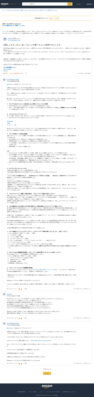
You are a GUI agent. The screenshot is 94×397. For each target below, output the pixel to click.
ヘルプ (41, 391)
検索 (70, 4)
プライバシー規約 (32, 391)
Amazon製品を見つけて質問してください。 (14, 25)
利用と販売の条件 (21, 391)
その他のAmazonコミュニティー (69, 391)
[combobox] (47, 4)
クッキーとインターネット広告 (52, 391)
